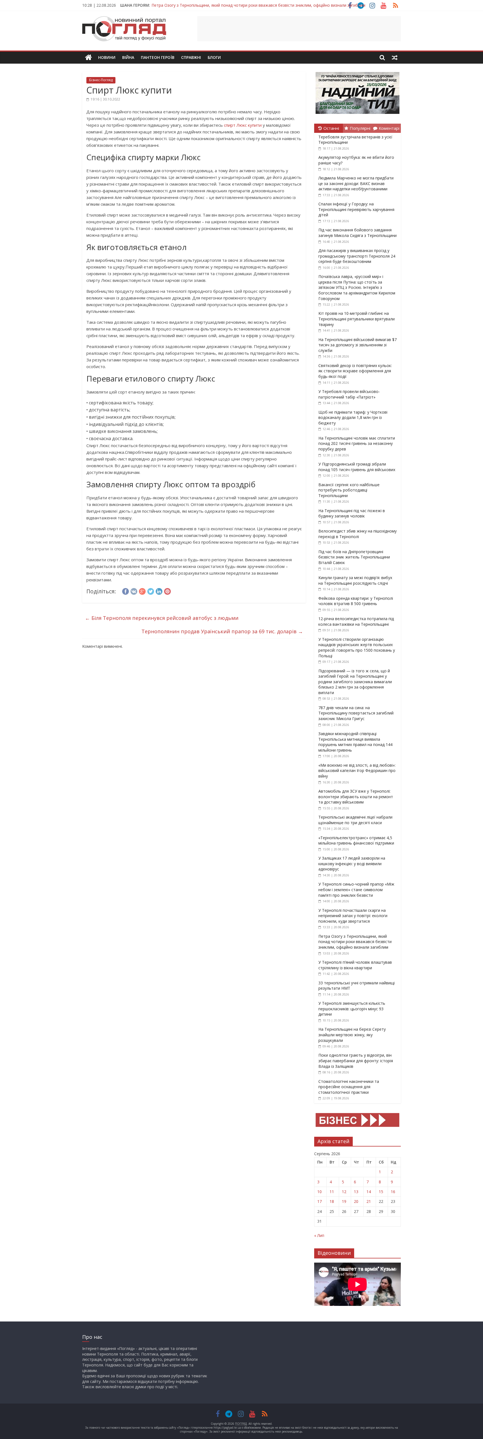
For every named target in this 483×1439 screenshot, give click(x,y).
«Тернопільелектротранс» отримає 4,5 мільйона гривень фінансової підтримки (356, 840)
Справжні (191, 57)
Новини (106, 57)
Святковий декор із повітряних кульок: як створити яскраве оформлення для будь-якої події (355, 371)
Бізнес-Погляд (101, 80)
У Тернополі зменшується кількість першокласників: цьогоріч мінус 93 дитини (351, 1009)
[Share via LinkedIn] (159, 590)
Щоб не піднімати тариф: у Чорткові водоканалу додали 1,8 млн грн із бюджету (352, 417)
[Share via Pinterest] (167, 590)
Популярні (360, 128)
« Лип (319, 1235)
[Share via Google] (142, 590)
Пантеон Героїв (157, 57)
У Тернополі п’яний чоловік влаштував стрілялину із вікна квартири (355, 965)
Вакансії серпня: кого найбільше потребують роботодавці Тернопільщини (349, 490)
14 (368, 1191)
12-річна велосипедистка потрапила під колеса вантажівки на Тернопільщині (356, 621)
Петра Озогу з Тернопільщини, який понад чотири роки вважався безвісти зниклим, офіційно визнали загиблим (258, 5)
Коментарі (389, 128)
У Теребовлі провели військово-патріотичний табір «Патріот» (349, 394)
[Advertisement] (299, 28)
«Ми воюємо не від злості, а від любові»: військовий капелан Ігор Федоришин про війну (357, 770)
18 (332, 1201)
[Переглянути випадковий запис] (395, 57)
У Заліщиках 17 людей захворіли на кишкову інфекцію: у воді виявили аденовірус (351, 863)
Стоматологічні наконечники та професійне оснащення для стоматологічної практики (348, 1087)
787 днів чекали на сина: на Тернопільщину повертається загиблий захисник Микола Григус (356, 713)
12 (344, 1191)
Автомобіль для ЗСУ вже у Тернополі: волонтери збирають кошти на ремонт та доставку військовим (355, 796)
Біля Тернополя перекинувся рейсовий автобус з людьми (161, 618)
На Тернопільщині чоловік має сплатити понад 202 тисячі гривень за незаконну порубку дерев (356, 443)
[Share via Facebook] (125, 590)
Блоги (214, 57)
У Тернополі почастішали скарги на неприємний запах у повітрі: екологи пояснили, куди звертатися (352, 916)
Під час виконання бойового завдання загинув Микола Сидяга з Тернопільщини (357, 232)
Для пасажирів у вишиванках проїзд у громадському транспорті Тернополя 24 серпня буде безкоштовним (356, 256)
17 (319, 1201)
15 (381, 1191)
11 (332, 1191)
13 (356, 1191)
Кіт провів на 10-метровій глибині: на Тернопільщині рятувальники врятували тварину (356, 319)
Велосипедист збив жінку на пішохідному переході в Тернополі (357, 533)
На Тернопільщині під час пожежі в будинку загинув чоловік (351, 513)
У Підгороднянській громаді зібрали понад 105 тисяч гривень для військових (356, 466)
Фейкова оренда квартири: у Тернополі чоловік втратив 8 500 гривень (355, 601)
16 (393, 1191)
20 (356, 1201)
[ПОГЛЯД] (88, 58)
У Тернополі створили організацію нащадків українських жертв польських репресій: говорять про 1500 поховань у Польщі (356, 647)
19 (344, 1201)
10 (319, 1191)
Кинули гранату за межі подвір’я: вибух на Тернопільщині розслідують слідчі (355, 580)
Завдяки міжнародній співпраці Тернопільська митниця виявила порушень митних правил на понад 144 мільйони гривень (355, 742)
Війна (128, 57)
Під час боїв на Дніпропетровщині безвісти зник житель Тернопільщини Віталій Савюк (354, 557)
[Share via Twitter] (150, 590)
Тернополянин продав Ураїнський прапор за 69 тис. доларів (222, 631)
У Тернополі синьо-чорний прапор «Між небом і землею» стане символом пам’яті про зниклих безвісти (356, 889)
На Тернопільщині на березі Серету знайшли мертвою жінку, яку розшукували (352, 1035)
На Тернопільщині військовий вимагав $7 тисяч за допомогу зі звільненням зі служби (357, 345)
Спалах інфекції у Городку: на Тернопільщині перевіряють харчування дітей (356, 209)
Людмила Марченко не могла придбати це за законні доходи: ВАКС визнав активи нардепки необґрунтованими (356, 183)
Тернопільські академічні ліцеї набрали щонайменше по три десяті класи (355, 819)
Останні (331, 128)
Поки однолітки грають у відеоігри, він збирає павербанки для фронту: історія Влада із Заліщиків (355, 1060)
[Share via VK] (134, 590)
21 (368, 1201)
